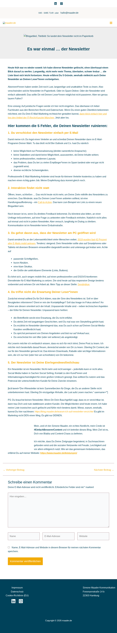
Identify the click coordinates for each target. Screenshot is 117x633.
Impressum (17, 587)
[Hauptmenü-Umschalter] (111, 23)
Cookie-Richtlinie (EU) (17, 595)
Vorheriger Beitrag (13, 470)
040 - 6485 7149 (46, 13)
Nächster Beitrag (104, 470)
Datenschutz (17, 591)
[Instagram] (61, 3)
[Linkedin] (55, 3)
